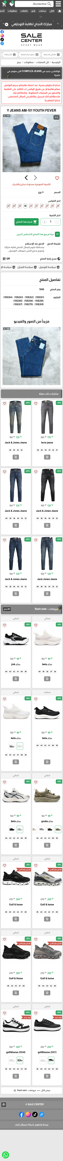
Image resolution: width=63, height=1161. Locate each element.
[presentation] (35, 178)
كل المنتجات (42, 62)
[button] (11, 4)
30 (52, 206)
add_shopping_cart (47, 457)
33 (36, 206)
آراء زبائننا (10, 54)
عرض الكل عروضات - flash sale (31, 1091)
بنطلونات (12, 11)
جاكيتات (24, 11)
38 (19, 206)
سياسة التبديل (27, 267)
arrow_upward (4, 1105)
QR (6, 258)
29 (58, 206)
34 (31, 206)
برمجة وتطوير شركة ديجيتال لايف (31, 1124)
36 (25, 206)
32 (41, 206)
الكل (52, 11)
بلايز (33, 11)
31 (47, 206)
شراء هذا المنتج (26, 222)
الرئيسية (56, 62)
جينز (19, 62)
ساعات (42, 11)
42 (8, 206)
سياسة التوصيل (49, 267)
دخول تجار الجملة (30, 54)
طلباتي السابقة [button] (52, 54)
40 (14, 206)
